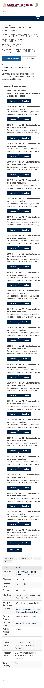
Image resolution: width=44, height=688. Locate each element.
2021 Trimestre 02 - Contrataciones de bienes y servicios (23, 420)
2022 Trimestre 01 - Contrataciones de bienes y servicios (23, 457)
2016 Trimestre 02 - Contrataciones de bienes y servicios (23, 126)
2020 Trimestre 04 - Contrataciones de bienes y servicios (23, 384)
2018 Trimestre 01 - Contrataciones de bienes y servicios (23, 236)
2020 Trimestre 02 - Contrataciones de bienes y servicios (23, 365)
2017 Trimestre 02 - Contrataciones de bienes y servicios (23, 200)
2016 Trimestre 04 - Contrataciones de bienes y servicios (23, 163)
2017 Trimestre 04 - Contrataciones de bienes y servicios (23, 218)
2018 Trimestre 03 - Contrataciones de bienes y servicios (23, 273)
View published (13, 59)
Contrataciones (10, 558)
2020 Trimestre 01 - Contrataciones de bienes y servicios (23, 347)
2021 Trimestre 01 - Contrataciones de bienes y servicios (23, 402)
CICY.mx (4, 680)
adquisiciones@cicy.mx (26, 623)
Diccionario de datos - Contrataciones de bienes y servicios (24, 92)
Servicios (8, 562)
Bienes (38, 558)
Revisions (29, 58)
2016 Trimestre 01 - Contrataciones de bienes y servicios (23, 108)
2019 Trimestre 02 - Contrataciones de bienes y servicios (23, 310)
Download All (14, 550)
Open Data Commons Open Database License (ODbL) (28, 610)
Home (8, 25)
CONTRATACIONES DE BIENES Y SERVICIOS (16, 69)
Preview (13, 101)
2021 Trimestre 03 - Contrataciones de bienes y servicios (23, 439)
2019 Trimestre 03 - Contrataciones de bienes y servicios (23, 328)
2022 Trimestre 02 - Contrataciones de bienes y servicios (23, 476)
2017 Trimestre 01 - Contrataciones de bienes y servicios (23, 181)
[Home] (21, 5)
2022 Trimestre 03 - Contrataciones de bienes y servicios (23, 494)
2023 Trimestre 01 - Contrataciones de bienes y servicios (23, 531)
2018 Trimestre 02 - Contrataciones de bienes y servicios (23, 255)
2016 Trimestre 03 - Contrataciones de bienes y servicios (23, 144)
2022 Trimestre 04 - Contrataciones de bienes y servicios (23, 512)
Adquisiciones (25, 558)
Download (25, 101)
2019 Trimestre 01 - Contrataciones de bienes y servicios (23, 292)
